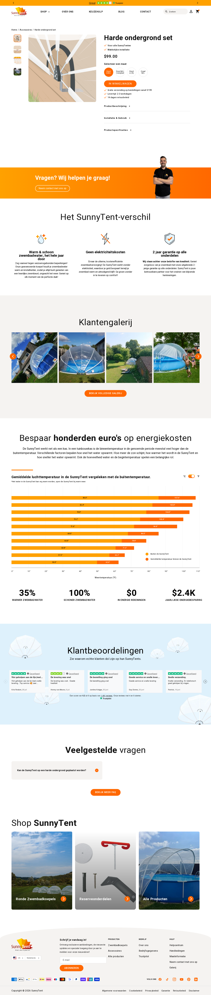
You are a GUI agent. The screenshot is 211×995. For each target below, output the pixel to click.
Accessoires (26, 29)
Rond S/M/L (108, 72)
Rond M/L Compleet (120, 72)
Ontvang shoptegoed (126, 510)
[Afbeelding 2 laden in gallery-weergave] (17, 49)
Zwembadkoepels (117, 945)
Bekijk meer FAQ (105, 792)
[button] (43, 12)
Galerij (173, 967)
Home (14, 29)
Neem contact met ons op (52, 188)
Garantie (165, 990)
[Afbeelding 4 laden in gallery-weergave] (17, 71)
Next (198, 3)
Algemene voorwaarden (114, 990)
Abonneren (71, 968)
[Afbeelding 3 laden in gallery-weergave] (17, 60)
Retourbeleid (179, 990)
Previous (13, 3)
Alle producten (116, 956)
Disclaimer (194, 990)
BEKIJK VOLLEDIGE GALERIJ (105, 393)
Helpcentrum (176, 945)
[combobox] (175, 11)
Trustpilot (144, 956)
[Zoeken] (166, 11)
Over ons (144, 945)
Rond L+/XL (131, 72)
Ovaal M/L (143, 72)
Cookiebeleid (135, 990)
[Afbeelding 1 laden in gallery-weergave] (17, 38)
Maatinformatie (178, 956)
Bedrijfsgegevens (148, 951)
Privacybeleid (152, 990)
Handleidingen (177, 951)
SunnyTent (37, 990)
